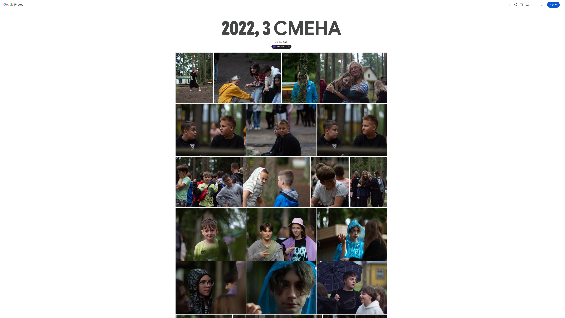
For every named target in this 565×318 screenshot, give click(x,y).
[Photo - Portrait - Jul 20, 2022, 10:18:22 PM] (194, 78)
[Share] (515, 5)
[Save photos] (527, 5)
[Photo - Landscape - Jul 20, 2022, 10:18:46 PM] (209, 182)
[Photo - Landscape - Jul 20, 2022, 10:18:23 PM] (247, 78)
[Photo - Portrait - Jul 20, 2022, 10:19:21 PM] (330, 182)
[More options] (533, 5)
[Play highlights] (509, 4)
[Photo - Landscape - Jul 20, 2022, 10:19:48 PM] (281, 234)
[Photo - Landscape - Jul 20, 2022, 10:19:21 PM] (276, 182)
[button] (542, 5)
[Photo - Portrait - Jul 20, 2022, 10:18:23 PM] (301, 78)
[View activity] (521, 5)
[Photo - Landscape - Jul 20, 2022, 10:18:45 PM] (211, 130)
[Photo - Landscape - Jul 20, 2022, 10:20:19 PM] (352, 287)
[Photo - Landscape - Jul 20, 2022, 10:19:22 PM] (211, 234)
